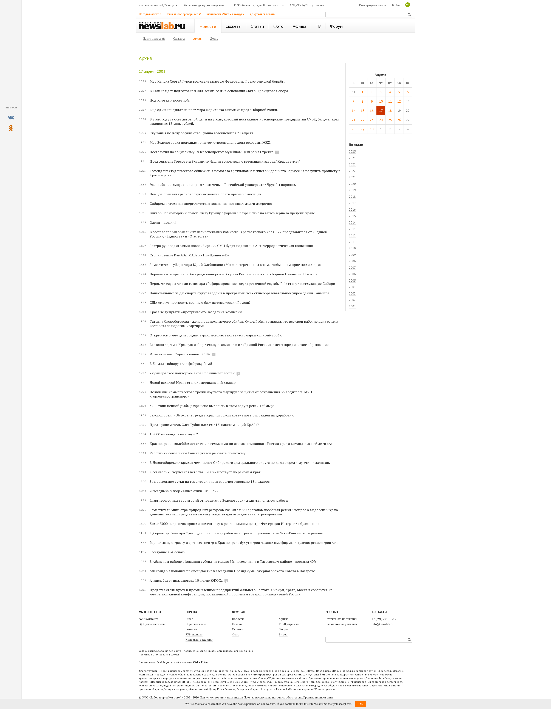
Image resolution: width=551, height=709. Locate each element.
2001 (352, 306)
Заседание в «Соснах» (167, 552)
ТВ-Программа (289, 624)
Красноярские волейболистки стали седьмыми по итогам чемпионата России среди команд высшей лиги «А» (241, 443)
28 (354, 129)
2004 (352, 287)
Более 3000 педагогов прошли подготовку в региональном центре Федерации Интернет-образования (234, 523)
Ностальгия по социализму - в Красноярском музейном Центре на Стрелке (211, 152)
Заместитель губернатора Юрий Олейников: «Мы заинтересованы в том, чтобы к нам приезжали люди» (236, 264)
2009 (352, 255)
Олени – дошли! (163, 222)
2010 (352, 248)
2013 (352, 229)
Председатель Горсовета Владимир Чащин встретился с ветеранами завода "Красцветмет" (225, 161)
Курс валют (317, 5)
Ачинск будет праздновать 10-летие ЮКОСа (186, 580)
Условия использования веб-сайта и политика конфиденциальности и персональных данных (196, 650)
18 (390, 110)
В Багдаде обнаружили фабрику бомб (181, 363)
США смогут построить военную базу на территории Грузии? (200, 302)
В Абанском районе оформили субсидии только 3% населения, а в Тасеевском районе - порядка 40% (233, 561)
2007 (352, 268)
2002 (352, 300)
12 (399, 101)
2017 (352, 203)
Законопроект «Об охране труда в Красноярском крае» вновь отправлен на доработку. (222, 415)
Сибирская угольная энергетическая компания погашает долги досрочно (211, 203)
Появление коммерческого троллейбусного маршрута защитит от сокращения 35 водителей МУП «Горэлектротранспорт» (231, 394)
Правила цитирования (318, 697)
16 (372, 110)
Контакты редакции (199, 639)
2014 (352, 222)
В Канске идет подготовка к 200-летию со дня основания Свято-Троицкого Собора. (219, 90)
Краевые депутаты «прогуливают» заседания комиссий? (196, 312)
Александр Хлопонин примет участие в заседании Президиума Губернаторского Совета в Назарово (232, 571)
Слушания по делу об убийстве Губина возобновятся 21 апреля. (202, 133)
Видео (283, 634)
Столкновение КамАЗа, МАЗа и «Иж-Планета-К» (189, 255)
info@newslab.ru (382, 624)
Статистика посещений (341, 619)
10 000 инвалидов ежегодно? (174, 434)
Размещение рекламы (341, 624)
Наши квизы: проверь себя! (183, 14)
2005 (352, 280)
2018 (352, 197)
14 (354, 110)
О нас (189, 619)
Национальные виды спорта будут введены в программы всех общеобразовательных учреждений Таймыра (239, 293)
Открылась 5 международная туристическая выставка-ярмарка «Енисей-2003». (216, 335)
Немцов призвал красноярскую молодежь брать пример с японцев (205, 194)
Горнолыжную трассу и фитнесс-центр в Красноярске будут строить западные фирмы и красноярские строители (244, 542)
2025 (352, 151)
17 (381, 110)
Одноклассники (154, 624)
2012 (352, 235)
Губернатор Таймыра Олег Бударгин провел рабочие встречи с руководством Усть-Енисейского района (236, 533)
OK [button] (361, 704)
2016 (352, 209)
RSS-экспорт (194, 634)
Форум (283, 629)
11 (390, 101)
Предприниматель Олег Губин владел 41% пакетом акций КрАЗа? (204, 424)
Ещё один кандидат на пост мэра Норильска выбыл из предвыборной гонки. (214, 109)
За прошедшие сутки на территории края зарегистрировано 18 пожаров (210, 481)
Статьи (237, 624)
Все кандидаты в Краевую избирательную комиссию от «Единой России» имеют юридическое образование (239, 344)
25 (390, 120)
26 (399, 120)
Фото (235, 634)
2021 (352, 177)
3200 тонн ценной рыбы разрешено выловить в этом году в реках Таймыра (212, 405)
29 (363, 129)
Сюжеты (237, 629)
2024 (352, 158)
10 (381, 101)
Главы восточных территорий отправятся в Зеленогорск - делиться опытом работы (219, 500)
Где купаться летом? (262, 14)
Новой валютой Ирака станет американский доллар (193, 382)
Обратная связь (196, 624)
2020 (352, 184)
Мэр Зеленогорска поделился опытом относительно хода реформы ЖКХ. (210, 142)
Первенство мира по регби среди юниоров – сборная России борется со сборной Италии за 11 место (233, 274)
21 (354, 120)
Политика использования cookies (159, 654)
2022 (352, 171)
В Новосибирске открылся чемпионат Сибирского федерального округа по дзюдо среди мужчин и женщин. (240, 462)
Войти (396, 5)
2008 (352, 261)
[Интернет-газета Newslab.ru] (164, 26)
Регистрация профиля (373, 5)
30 (372, 129)
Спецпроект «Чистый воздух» (225, 14)
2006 (352, 274)
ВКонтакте (150, 619)
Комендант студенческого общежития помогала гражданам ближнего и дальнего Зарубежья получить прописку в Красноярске (245, 172)
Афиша (283, 619)
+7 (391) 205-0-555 (384, 619)
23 (372, 120)
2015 (352, 216)
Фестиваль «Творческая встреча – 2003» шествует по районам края (205, 472)
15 (363, 110)
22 (363, 120)
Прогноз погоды (273, 5)
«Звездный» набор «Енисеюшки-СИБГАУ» (184, 491)
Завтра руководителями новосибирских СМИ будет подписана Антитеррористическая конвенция (231, 245)
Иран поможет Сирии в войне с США (180, 354)
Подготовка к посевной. (170, 100)
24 (381, 120)
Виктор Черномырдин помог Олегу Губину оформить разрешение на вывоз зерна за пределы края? (232, 213)
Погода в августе (150, 14)
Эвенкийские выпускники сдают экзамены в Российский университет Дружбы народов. (223, 184)
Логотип (191, 629)
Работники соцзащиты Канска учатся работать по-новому (197, 453)
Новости (238, 619)
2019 (352, 190)
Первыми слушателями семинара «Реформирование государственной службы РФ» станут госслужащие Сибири (242, 283)
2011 (352, 242)
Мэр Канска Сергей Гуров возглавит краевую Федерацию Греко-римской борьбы (217, 81)
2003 (352, 293)
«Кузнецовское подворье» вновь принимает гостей (192, 373)
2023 (352, 164)
